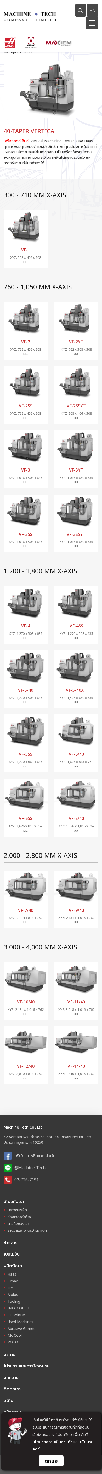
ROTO (13, 1342)
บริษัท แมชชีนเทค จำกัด (35, 1156)
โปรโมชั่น (12, 1254)
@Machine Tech (30, 1168)
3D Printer (16, 1314)
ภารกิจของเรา (18, 1223)
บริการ (9, 1354)
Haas (12, 1274)
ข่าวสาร (11, 1243)
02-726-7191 (26, 1180)
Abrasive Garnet (21, 1328)
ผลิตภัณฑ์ (13, 1266)
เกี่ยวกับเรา (14, 1201)
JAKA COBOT (19, 1308)
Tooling (14, 1301)
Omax (13, 1280)
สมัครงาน (12, 1412)
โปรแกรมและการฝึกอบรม (26, 1366)
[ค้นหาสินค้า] (80, 10)
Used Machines (20, 1321)
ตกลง (51, 1461)
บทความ (11, 1377)
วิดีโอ (9, 1400)
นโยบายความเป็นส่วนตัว (52, 1441)
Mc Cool (15, 1335)
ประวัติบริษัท (17, 1209)
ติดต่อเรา (12, 1389)
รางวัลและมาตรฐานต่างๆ (27, 1230)
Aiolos (13, 1294)
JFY (10, 1287)
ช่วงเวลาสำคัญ (19, 1216)
